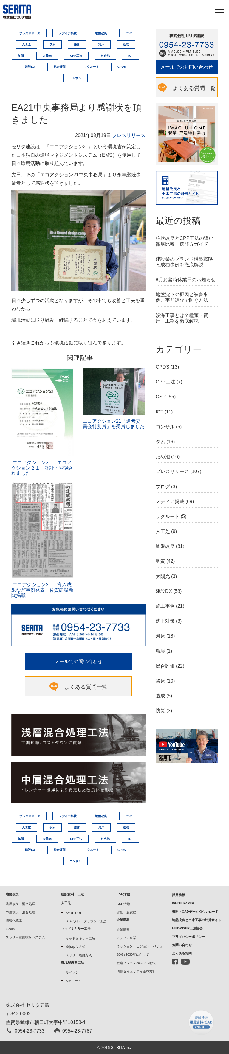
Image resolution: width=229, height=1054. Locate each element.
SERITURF (74, 913)
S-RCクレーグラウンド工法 (86, 921)
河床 (101, 44)
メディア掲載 (68, 33)
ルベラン (72, 972)
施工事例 (165, 606)
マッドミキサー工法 (80, 938)
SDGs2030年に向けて (133, 954)
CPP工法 (76, 55)
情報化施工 (14, 920)
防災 (160, 710)
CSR (129, 33)
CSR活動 (123, 904)
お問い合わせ (182, 945)
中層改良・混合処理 (20, 912)
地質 (21, 55)
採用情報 (178, 895)
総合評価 (60, 66)
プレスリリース (29, 33)
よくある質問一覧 (85, 687)
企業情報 (123, 929)
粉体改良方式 (75, 947)
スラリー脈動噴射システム (25, 937)
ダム (52, 44)
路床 (77, 44)
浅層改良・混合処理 (20, 904)
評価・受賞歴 (126, 912)
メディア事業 (126, 938)
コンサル (75, 78)
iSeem (10, 929)
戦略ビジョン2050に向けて (137, 963)
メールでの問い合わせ (78, 661)
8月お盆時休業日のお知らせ (186, 279)
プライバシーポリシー (188, 936)
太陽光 (47, 55)
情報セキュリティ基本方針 (136, 971)
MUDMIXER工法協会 (187, 928)
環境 (160, 651)
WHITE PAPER (183, 903)
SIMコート (73, 981)
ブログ (163, 486)
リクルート (91, 66)
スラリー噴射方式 (79, 955)
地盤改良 (101, 33)
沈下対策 (165, 621)
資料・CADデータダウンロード (195, 911)
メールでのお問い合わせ (186, 66)
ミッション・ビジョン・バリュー (141, 946)
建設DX (30, 66)
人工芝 (26, 44)
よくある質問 (182, 953)
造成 (126, 44)
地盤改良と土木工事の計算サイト (196, 920)
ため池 (105, 55)
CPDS (121, 66)
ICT (130, 55)
